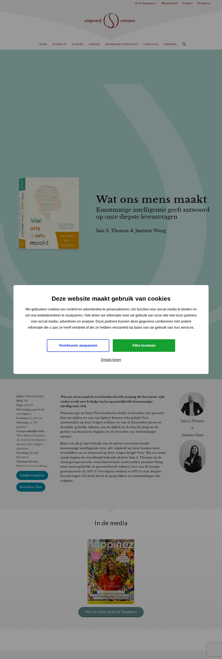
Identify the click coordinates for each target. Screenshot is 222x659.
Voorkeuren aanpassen (78, 345)
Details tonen (111, 360)
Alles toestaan (144, 345)
